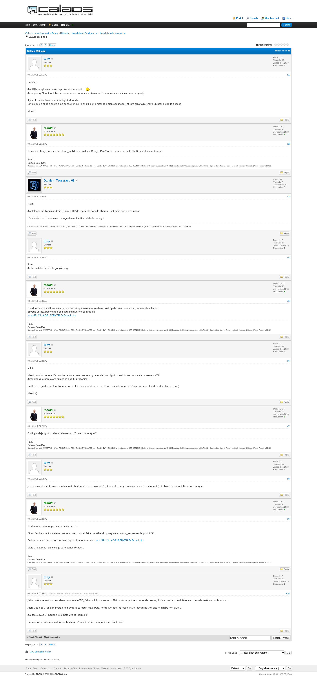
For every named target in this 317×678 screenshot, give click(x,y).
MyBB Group (61, 674)
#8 (288, 479)
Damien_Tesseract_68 (59, 180)
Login (55, 25)
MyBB (39, 674)
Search (254, 18)
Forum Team (32, 668)
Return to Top (70, 668)
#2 (288, 144)
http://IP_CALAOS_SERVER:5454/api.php (52, 315)
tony (47, 58)
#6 (288, 361)
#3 (288, 196)
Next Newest (51, 637)
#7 (288, 426)
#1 (288, 75)
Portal (239, 18)
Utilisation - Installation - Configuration (79, 33)
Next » (52, 45)
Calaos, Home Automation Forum (41, 33)
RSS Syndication (132, 668)
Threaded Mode (282, 51)
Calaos (57, 668)
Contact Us (46, 668)
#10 (287, 593)
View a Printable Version (40, 652)
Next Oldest (35, 637)
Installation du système (111, 33)
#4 (288, 257)
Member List (272, 18)
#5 (288, 301)
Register (65, 25)
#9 (288, 519)
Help (288, 18)
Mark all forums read (111, 668)
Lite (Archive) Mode (89, 668)
